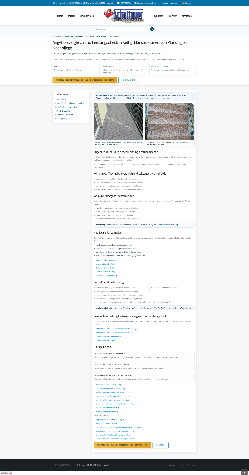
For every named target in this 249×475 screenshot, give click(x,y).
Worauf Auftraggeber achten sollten (70, 103)
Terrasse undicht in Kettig (105, 271)
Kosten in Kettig (146, 224)
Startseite (172, 465)
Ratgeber (158, 16)
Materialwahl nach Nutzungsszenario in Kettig (113, 400)
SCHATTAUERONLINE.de (62, 465)
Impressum (174, 3)
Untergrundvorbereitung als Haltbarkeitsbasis (113, 435)
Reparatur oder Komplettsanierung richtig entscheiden (117, 431)
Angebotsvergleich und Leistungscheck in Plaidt (114, 332)
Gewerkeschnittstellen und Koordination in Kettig (115, 404)
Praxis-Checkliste (63, 111)
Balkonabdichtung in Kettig (106, 260)
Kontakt (165, 3)
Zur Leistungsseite (128, 80)
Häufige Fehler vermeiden (67, 107)
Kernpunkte (61, 99)
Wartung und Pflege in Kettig (107, 411)
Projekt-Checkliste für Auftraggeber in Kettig (112, 396)
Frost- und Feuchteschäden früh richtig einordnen (115, 439)
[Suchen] (152, 29)
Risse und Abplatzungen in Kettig (108, 384)
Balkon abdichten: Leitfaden (106, 423)
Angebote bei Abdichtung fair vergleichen (111, 419)
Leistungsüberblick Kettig (105, 264)
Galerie (71, 16)
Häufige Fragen (62, 118)
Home (60, 16)
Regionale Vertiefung (65, 115)
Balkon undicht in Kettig (105, 268)
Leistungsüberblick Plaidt (105, 340)
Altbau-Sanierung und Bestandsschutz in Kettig (114, 392)
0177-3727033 (126, 3)
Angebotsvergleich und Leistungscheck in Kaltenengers (117, 328)
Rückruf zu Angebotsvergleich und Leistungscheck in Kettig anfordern (122, 445)
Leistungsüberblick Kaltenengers (108, 336)
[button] (188, 3)
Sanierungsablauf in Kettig (167, 224)
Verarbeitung (87, 16)
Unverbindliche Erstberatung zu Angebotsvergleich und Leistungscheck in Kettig (85, 80)
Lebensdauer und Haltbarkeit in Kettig (110, 388)
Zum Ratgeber (160, 445)
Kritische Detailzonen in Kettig (107, 408)
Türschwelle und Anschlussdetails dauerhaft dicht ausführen (119, 427)
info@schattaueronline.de (147, 3)
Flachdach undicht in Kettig (106, 275)
